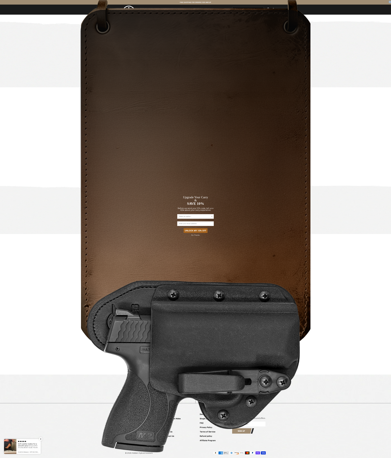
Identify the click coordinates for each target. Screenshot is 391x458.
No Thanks (195, 235)
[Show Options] (212, 216)
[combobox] (195, 216)
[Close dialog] (390, 2)
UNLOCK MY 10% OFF (195, 230)
